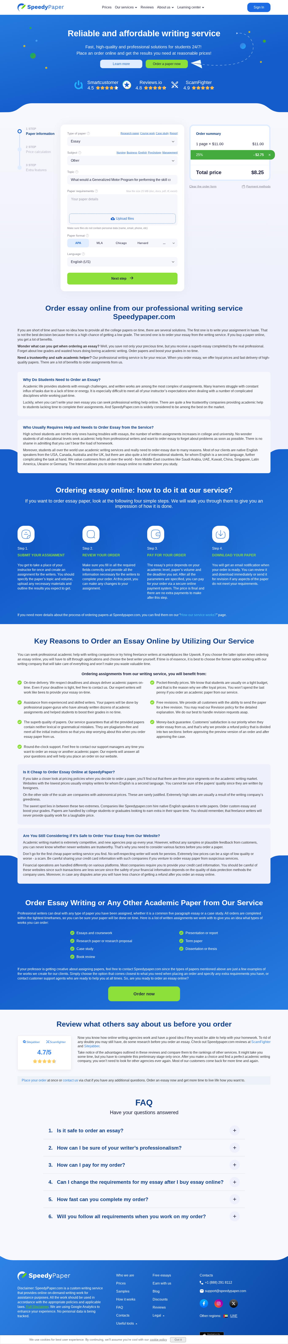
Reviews (159, 1307)
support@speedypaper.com (225, 1291)
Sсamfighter (58, 1041)
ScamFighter (261, 1042)
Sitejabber (33, 1042)
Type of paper (76, 133)
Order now (144, 994)
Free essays (162, 1275)
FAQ (119, 1307)
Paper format (76, 235)
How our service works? (198, 615)
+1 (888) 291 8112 (218, 1282)
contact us (70, 1080)
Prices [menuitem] (107, 7)
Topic (70, 171)
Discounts (160, 1299)
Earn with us (162, 1283)
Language (74, 254)
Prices (121, 1283)
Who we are (125, 1275)
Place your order (34, 1080)
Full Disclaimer (37, 1307)
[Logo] (40, 7)
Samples (122, 1291)
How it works (125, 1299)
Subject (72, 152)
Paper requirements (80, 191)
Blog (156, 1291)
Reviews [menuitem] (147, 7)
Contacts (122, 1315)
